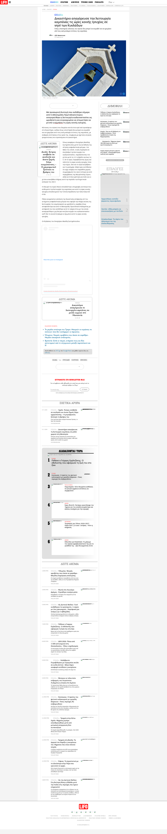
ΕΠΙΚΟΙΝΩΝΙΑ (65, 816)
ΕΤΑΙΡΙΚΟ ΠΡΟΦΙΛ (100, 816)
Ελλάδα (46, 5)
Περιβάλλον (109, 5)
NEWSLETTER (76, 816)
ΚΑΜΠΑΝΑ (75, 360)
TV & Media (82, 5)
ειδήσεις (47, 353)
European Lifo (119, 5)
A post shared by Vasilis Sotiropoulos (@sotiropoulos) (61, 291)
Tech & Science (91, 5)
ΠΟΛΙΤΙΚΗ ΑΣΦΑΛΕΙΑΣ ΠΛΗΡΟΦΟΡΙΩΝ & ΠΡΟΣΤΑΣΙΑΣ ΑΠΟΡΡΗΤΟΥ (66, 818)
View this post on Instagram (53, 259)
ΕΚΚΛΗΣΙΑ (84, 360)
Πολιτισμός (74, 5)
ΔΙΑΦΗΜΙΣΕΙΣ (88, 816)
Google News (67, 351)
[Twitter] (124, 94)
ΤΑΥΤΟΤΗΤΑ (54, 816)
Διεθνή (52, 5)
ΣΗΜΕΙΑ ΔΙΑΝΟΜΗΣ (115, 818)
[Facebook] (121, 94)
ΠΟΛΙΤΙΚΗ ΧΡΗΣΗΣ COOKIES (97, 818)
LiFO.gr (57, 351)
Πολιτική (58, 5)
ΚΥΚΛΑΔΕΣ (66, 360)
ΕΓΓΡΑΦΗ (84, 389)
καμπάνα (58, 123)
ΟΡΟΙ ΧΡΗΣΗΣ (59, 393)
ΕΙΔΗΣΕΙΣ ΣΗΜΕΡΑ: (51, 326)
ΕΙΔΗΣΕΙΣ (49, 9)
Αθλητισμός (100, 5)
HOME (43, 9)
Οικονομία (66, 5)
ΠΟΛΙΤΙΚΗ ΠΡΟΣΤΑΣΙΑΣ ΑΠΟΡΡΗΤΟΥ (74, 393)
